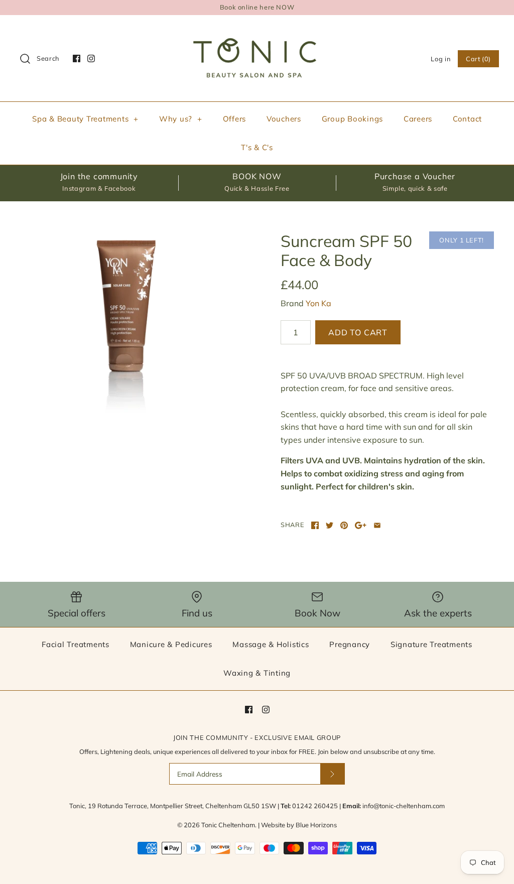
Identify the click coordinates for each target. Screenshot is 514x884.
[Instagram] (91, 58)
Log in (441, 59)
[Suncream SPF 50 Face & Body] (126, 322)
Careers (418, 118)
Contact (467, 118)
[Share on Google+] (360, 525)
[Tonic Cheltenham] (257, 31)
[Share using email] (377, 525)
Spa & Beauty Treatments (85, 118)
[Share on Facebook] (315, 525)
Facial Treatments (75, 644)
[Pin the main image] (344, 525)
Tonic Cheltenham (228, 825)
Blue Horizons (316, 825)
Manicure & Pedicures (171, 644)
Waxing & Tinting (257, 673)
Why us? (180, 118)
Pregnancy (349, 644)
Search (48, 58)
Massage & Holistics (270, 644)
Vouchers (284, 118)
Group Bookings (352, 118)
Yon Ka (318, 303)
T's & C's (257, 147)
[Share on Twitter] (329, 525)
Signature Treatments (431, 644)
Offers (234, 118)
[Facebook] (76, 58)
